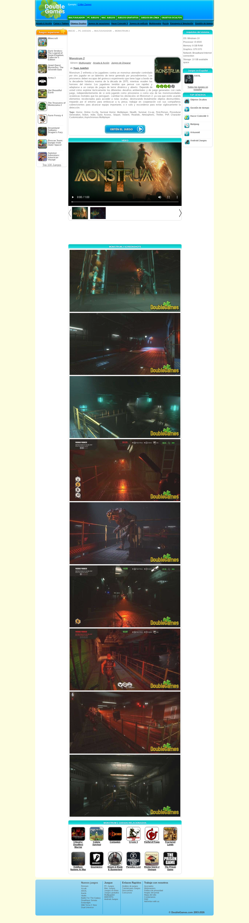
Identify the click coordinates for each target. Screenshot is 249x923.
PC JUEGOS (84, 31)
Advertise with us (151, 901)
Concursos (127, 893)
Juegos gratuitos (128, 18)
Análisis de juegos (130, 886)
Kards (83, 893)
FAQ (146, 899)
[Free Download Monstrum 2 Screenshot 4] (124, 470)
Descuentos (127, 890)
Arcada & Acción (44, 23)
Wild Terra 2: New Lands (89, 906)
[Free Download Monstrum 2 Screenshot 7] (124, 659)
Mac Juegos (108, 18)
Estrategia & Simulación (181, 23)
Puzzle (165, 23)
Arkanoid (195, 132)
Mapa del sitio (150, 895)
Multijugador (77, 18)
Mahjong (194, 124)
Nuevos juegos (89, 882)
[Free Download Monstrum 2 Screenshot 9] (124, 786)
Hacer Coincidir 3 (119, 23)
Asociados (148, 886)
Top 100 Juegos (51, 164)
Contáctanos (149, 897)
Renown (84, 886)
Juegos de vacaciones (99, 23)
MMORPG (109, 897)
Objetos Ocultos (172, 18)
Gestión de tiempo (204, 23)
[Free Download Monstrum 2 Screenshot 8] (124, 722)
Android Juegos (198, 140)
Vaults (83, 895)
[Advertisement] (125, 44)
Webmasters (149, 888)
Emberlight (85, 903)
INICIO (71, 31)
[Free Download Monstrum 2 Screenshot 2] (124, 344)
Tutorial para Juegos (131, 888)
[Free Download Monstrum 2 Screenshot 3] (124, 407)
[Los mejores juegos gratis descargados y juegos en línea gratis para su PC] (52, 10)
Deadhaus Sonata (89, 900)
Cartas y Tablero (61, 23)
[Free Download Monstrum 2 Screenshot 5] (124, 533)
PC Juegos (93, 18)
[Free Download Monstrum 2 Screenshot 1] (124, 281)
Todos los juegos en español (198, 88)
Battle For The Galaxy (91, 898)
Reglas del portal (151, 893)
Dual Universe (87, 907)
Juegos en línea (150, 18)
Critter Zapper (85, 4)
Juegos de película (139, 23)
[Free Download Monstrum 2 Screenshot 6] (124, 596)
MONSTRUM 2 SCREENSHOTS (125, 247)
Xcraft (83, 888)
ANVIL (84, 891)
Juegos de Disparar (121, 63)
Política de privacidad (153, 890)
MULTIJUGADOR (103, 31)
